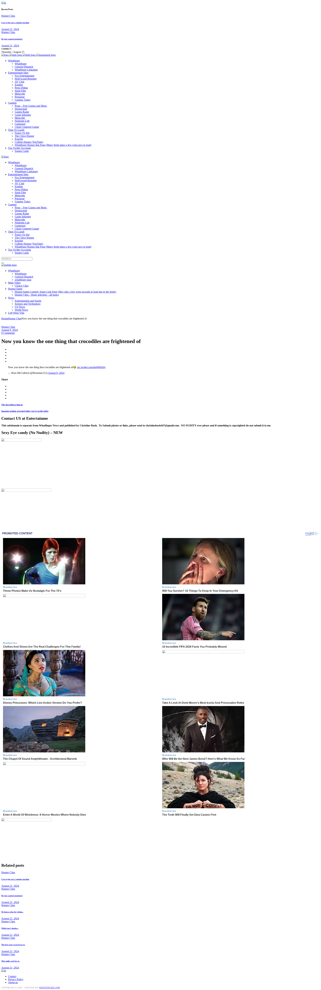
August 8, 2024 (56, 373)
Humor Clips (8, 15)
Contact (12, 976)
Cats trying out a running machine (15, 23)
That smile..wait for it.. (10, 961)
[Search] (2, 262)
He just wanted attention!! (12, 39)
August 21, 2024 (10, 29)
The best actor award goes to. (13, 945)
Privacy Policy (15, 979)
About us (13, 982)
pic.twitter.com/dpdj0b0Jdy (91, 367)
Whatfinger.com (49, 987)
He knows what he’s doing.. (12, 912)
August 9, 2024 (9, 329)
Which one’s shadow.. (10, 928)
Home (4, 318)
